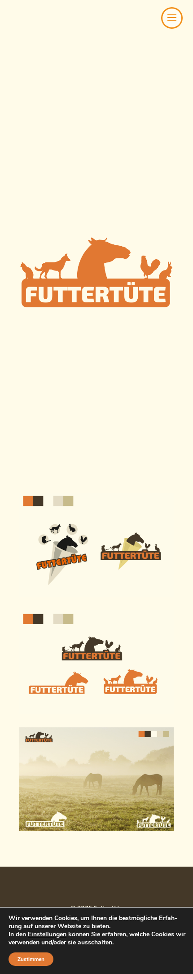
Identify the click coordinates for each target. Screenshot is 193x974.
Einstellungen (47, 934)
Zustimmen (31, 959)
